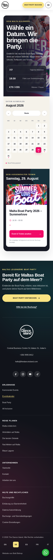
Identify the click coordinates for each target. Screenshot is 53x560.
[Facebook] (16, 374)
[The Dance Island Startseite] (5, 5)
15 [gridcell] (38, 138)
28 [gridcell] (32, 150)
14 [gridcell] (32, 138)
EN (5, 544)
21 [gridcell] (32, 144)
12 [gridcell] (20, 138)
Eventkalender (8, 396)
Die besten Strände (10, 438)
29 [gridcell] (38, 150)
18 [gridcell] (14, 144)
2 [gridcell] (44, 126)
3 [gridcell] (8, 132)
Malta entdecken (9, 426)
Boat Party (6, 402)
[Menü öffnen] (48, 5)
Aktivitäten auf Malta (10, 432)
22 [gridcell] (38, 144)
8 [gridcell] (38, 132)
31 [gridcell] (8, 156)
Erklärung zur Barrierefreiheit (14, 504)
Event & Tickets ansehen (26, 233)
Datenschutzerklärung (11, 510)
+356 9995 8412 (26, 355)
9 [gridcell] (44, 132)
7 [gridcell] (32, 132)
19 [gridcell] (20, 144)
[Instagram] (23, 374)
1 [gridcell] (38, 126)
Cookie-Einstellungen (11, 522)
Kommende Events (10, 390)
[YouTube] (30, 374)
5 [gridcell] (20, 132)
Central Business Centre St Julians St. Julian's (26, 348)
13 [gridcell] (26, 138)
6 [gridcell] (26, 132)
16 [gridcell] (44, 138)
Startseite (6, 468)
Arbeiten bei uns (9, 480)
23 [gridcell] (44, 144)
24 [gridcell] (8, 150)
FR (37, 544)
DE (16, 544)
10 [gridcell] (8, 138)
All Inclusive (7, 409)
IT (48, 544)
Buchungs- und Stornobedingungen (17, 516)
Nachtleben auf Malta (11, 444)
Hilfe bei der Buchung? (26, 307)
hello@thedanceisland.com (26, 361)
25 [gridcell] (14, 150)
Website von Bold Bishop (12, 553)
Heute (26, 113)
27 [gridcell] (26, 150)
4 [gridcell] (14, 132)
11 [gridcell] (14, 138)
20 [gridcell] (26, 144)
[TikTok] (37, 374)
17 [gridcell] (8, 144)
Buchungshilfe (8, 497)
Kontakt (5, 474)
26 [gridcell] (20, 150)
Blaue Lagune (8, 451)
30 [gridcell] (44, 150)
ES (26, 544)
